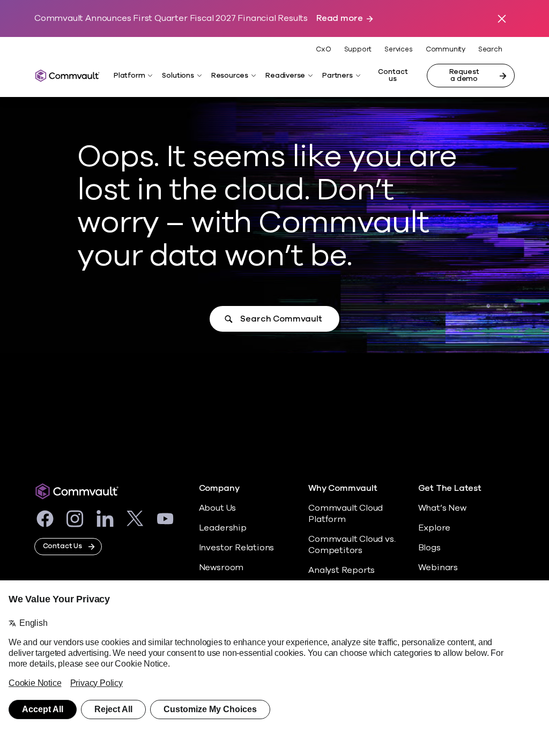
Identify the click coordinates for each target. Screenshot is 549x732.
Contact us (392, 75)
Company (219, 488)
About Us (217, 508)
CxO (323, 49)
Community (445, 49)
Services (398, 49)
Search (490, 49)
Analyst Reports (341, 570)
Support (358, 49)
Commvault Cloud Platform (345, 513)
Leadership (223, 528)
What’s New (442, 508)
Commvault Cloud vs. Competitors (351, 544)
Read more (339, 18)
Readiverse (285, 75)
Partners (337, 75)
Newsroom (221, 567)
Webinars (438, 567)
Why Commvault (342, 488)
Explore (434, 528)
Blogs (429, 548)
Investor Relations (236, 548)
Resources (229, 75)
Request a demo (464, 75)
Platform (129, 75)
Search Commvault (281, 319)
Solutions (178, 75)
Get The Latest (449, 488)
